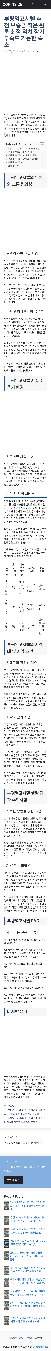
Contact (38, 1338)
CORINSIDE (12, 4)
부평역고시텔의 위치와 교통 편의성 (23, 148)
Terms (28, 1338)
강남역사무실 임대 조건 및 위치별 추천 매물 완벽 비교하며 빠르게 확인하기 (27, 1306)
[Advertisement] (25, 83)
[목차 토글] (41, 144)
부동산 (11, 1105)
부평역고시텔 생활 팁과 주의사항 (23, 159)
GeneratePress (40, 1347)
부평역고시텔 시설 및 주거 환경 (22, 152)
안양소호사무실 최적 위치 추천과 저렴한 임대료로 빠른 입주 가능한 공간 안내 (27, 1256)
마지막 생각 (13, 166)
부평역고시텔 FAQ (16, 162)
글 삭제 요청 (13, 1180)
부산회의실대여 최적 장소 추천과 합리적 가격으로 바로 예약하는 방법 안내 (27, 1205)
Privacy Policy (16, 1338)
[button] (33, 4)
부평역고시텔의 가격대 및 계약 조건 (24, 155)
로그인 (28, 1143)
